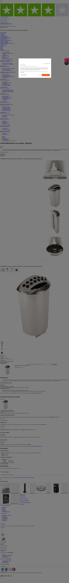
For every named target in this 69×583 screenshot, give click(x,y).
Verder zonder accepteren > (47, 63)
